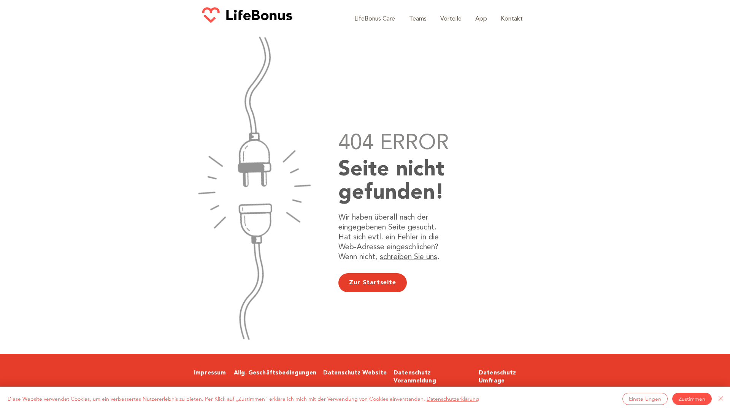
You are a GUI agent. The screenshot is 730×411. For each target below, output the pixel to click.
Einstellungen (645, 398)
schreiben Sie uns (408, 257)
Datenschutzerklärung (453, 398)
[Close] (720, 399)
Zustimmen (692, 398)
